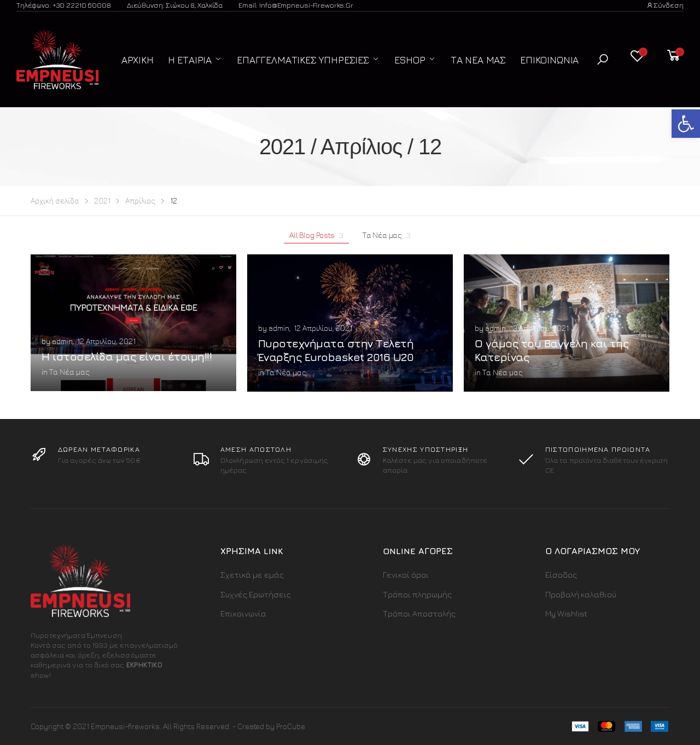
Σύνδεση (669, 5)
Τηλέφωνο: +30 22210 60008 (63, 5)
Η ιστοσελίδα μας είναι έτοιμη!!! (127, 356)
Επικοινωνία (549, 60)
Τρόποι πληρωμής (417, 594)
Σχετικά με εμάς (252, 574)
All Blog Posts (316, 235)
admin (62, 341)
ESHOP (409, 60)
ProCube (290, 726)
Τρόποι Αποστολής (419, 613)
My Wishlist (566, 613)
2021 (102, 200)
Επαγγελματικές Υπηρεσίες (303, 60)
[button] (602, 59)
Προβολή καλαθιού (580, 594)
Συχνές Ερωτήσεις (255, 594)
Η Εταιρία (190, 60)
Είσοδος (561, 574)
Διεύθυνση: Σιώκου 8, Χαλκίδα (175, 5)
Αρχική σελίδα (55, 200)
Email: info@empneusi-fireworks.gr (295, 5)
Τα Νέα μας (478, 60)
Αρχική (137, 60)
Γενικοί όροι (406, 574)
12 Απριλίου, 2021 (106, 341)
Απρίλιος (140, 200)
